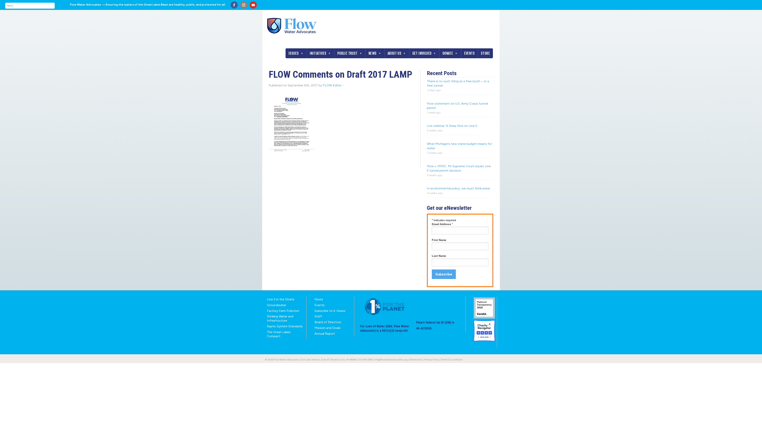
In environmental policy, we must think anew (458, 188)
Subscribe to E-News (330, 311)
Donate (448, 53)
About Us (394, 53)
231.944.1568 (365, 359)
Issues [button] (294, 53)
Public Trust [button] (347, 53)
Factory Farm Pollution (283, 311)
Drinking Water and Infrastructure (280, 318)
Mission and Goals (328, 328)
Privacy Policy (431, 359)
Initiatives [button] (318, 53)
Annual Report (325, 333)
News (372, 53)
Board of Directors (328, 322)
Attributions (415, 359)
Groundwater (276, 305)
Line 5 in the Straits (280, 299)
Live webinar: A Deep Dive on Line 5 (452, 126)
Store (485, 53)
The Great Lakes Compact (279, 334)
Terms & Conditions (452, 359)
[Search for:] (34, 6)
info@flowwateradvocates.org (390, 359)
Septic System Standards (285, 326)
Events (469, 53)
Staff (318, 316)
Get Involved (422, 53)
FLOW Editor (332, 85)
